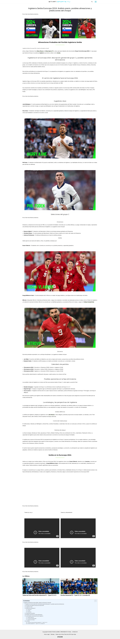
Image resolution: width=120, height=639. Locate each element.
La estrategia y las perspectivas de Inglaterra (34, 615)
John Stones (51, 414)
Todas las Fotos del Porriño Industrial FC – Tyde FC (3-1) (39, 595)
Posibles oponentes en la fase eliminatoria (34, 614)
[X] (58, 636)
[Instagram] (60, 636)
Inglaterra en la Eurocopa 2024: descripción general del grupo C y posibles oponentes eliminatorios (45, 604)
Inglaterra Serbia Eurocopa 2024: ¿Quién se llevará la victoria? (37, 602)
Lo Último (28, 621)
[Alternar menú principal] (96, 1)
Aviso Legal (47, 634)
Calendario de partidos (30, 613)
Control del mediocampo (32, 618)
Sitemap (52, 634)
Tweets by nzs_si (28, 512)
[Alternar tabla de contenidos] (94, 601)
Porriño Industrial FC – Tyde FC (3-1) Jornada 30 (75, 595)
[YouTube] (61, 636)
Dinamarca (30, 609)
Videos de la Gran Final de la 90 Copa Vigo (65, 634)
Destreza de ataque (31, 619)
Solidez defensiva (31, 617)
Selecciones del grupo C (31, 608)
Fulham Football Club (89, 302)
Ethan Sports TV (49, 51)
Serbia (58, 53)
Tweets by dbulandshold (66, 512)
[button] (92, 2)
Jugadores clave (29, 606)
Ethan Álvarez (40, 51)
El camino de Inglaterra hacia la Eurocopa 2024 (35, 605)
